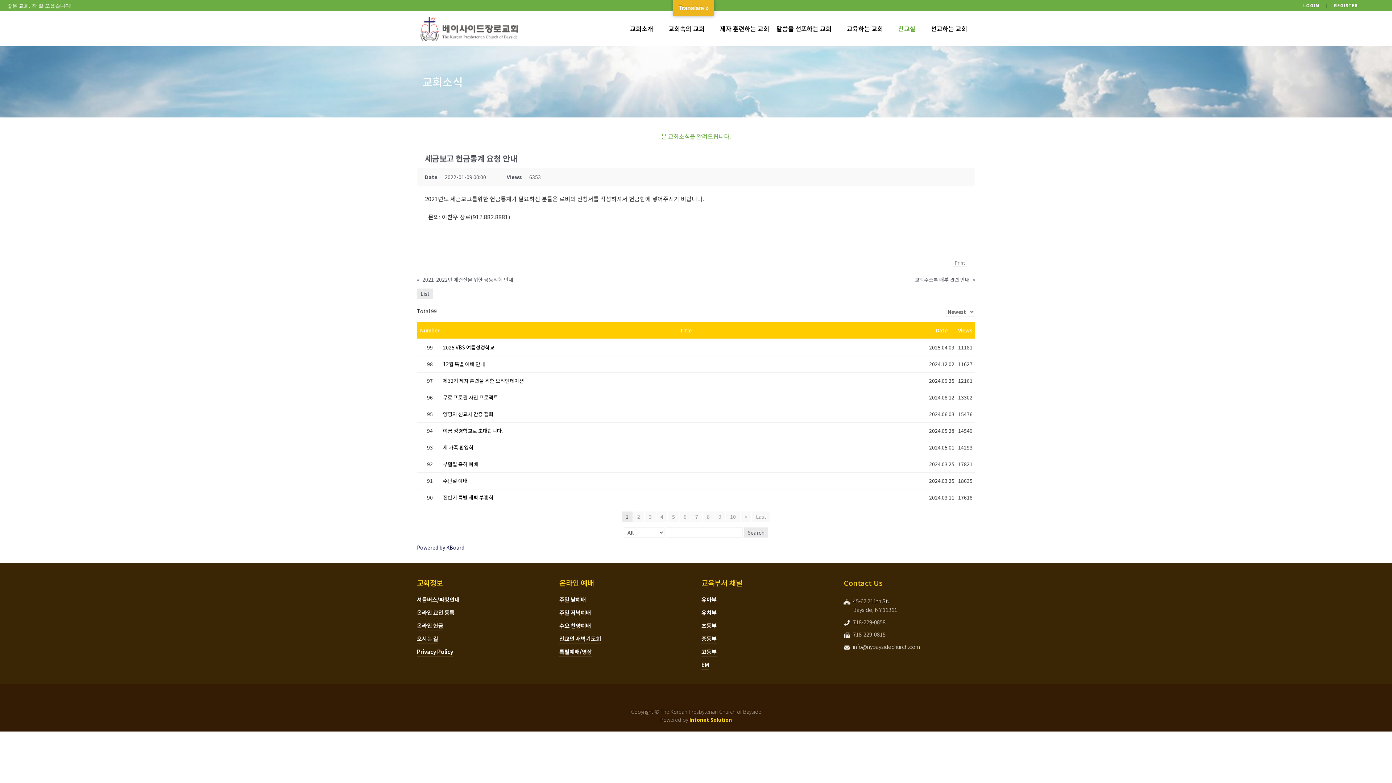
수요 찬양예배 (575, 625)
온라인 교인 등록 (436, 612)
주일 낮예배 (572, 599)
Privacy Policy (435, 651)
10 (733, 516)
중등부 (709, 638)
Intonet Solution (710, 719)
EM (705, 664)
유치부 (709, 612)
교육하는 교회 (865, 28)
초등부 (709, 625)
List (425, 293)
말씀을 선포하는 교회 (804, 28)
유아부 (709, 599)
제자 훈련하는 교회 (744, 28)
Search (756, 532)
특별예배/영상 (575, 651)
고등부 (709, 651)
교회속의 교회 (686, 28)
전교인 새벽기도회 (580, 638)
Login (1311, 6)
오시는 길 (427, 638)
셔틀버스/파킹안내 (438, 599)
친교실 (907, 28)
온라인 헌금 (430, 625)
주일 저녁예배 (575, 612)
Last (761, 516)
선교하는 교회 (949, 28)
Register (1346, 6)
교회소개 (641, 28)
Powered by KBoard (440, 547)
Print (960, 262)
